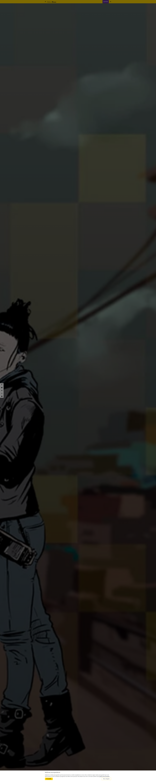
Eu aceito (48, 778)
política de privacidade (104, 776)
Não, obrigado (106, 778)
